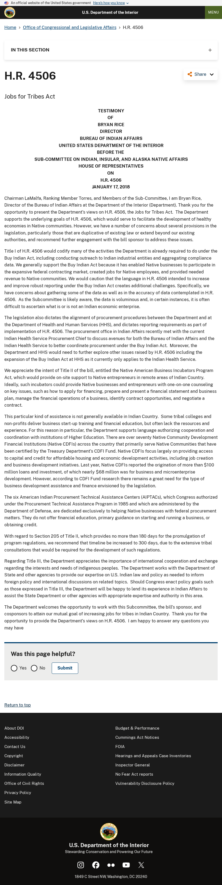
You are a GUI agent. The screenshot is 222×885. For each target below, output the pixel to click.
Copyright (13, 755)
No (42, 668)
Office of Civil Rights (24, 783)
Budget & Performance (137, 728)
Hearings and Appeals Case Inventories (153, 755)
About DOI (14, 728)
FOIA (120, 746)
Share (200, 74)
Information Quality (22, 774)
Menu (213, 12)
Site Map (12, 802)
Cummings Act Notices (137, 737)
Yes (23, 668)
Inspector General (132, 765)
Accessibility (16, 737)
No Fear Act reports (134, 774)
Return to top (17, 705)
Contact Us (14, 746)
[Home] (9, 12)
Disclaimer (14, 765)
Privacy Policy (17, 792)
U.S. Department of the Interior (110, 12)
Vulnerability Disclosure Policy (144, 783)
